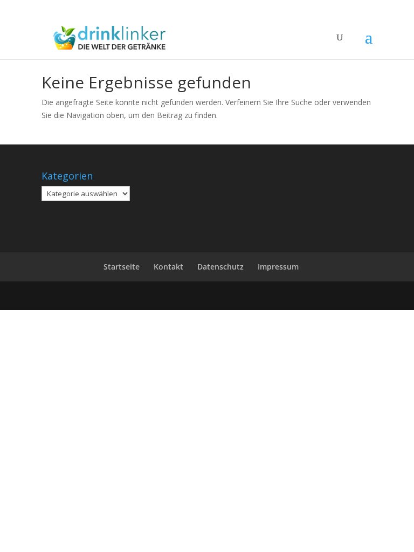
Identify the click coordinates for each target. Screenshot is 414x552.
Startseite (122, 266)
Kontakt (168, 266)
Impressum (278, 266)
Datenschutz (220, 266)
